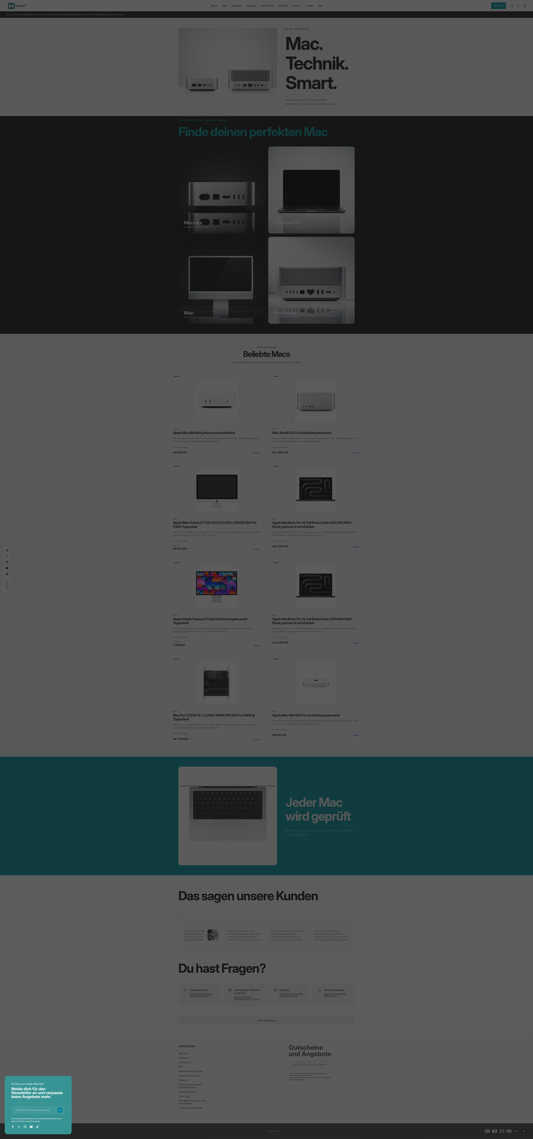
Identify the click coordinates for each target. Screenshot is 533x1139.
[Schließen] (66, 1081)
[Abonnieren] (60, 1110)
